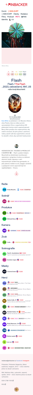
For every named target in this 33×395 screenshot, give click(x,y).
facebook (19, 360)
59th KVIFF (7, 14)
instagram (26, 360)
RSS (24, 17)
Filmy (4, 17)
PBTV (17, 17)
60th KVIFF (14, 11)
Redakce (24, 14)
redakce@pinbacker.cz (9, 360)
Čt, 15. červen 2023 (14, 118)
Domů (4, 11)
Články (16, 14)
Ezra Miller (5, 121)
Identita (5, 19)
